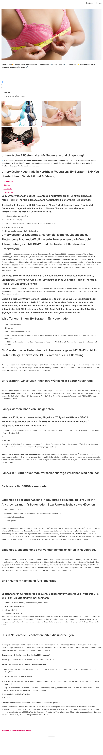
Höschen (7, 185)
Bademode (8, 189)
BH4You (7, 92)
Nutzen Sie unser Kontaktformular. (16, 731)
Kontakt (98, 3)
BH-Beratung (8, 193)
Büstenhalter (8, 181)
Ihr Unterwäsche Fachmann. (14, 96)
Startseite (89, 3)
